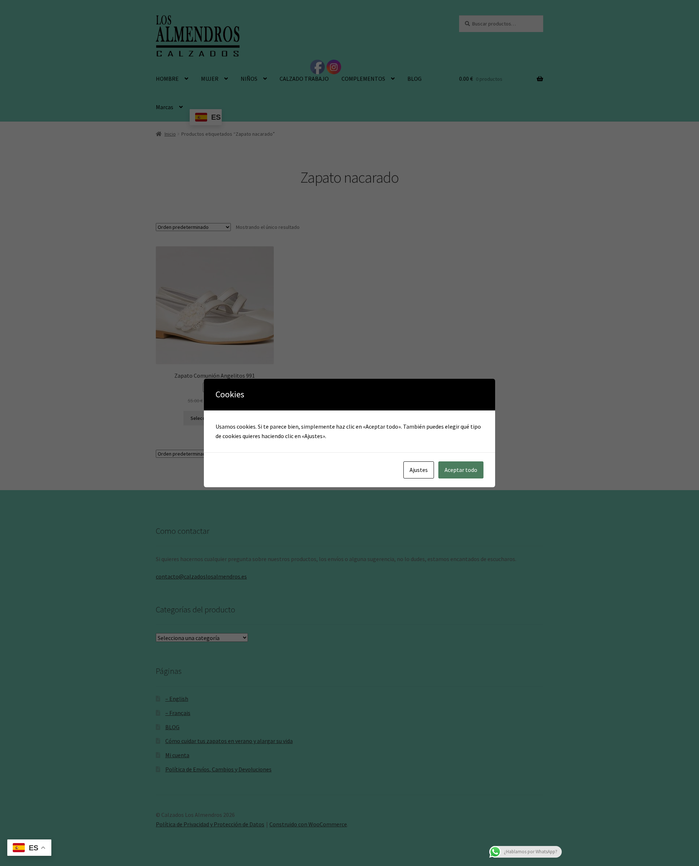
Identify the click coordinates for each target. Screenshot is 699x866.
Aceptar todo (461, 469)
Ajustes (419, 469)
